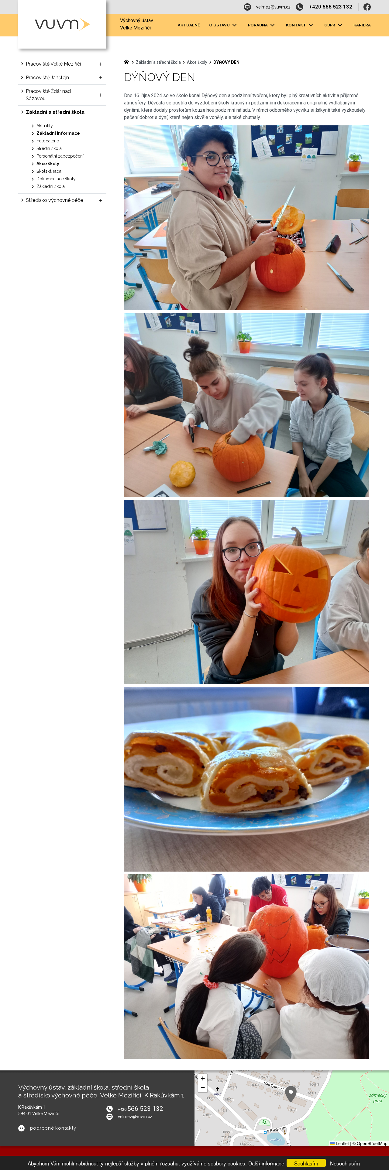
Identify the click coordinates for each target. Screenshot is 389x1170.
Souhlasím (306, 1163)
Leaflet (342, 1143)
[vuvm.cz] (128, 61)
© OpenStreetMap (370, 1143)
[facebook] (367, 7)
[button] (291, 1094)
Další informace (266, 1163)
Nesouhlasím (345, 1163)
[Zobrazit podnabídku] (234, 25)
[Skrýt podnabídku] (100, 112)
